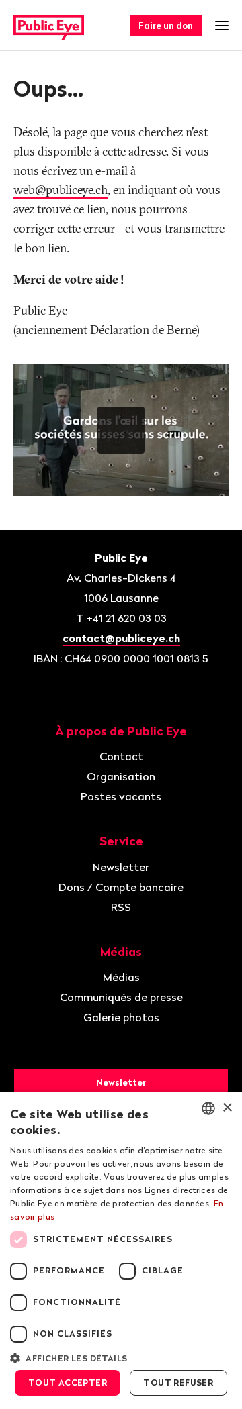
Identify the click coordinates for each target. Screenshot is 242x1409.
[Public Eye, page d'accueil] (48, 25)
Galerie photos (121, 1017)
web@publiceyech (60, 189)
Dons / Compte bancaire (121, 887)
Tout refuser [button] (178, 1382)
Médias (121, 977)
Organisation (121, 776)
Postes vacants (121, 796)
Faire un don (165, 25)
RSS (121, 907)
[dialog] (121, 1250)
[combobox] (208, 1108)
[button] (121, 1357)
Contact (121, 756)
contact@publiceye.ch (121, 638)
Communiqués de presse (121, 997)
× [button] (227, 1108)
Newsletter (121, 867)
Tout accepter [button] (67, 1382)
